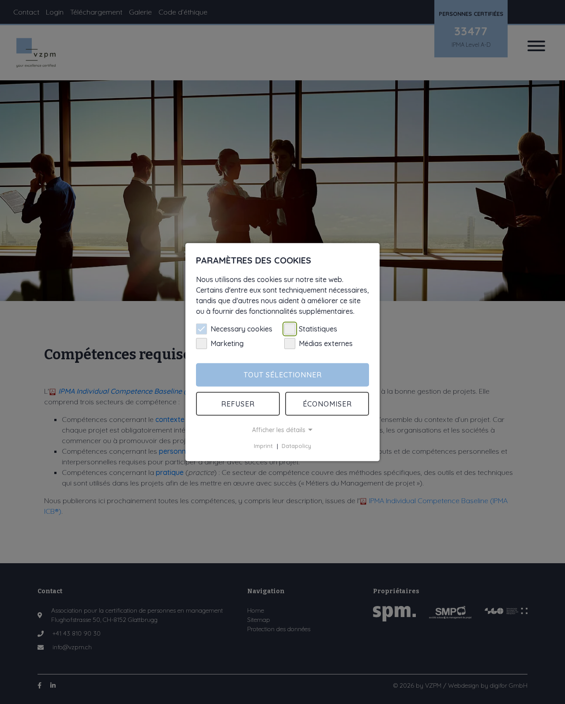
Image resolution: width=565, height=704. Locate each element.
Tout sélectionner (283, 374)
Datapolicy (296, 446)
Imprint (263, 446)
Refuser (238, 403)
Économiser (327, 403)
